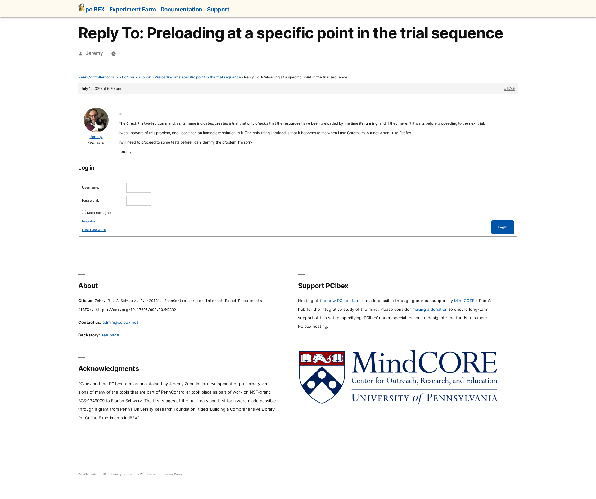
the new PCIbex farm (340, 300)
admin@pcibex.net (120, 322)
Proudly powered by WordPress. (134, 474)
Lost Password (94, 230)
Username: (90, 187)
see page (110, 334)
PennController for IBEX (98, 77)
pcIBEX (95, 9)
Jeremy (94, 53)
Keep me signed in (101, 213)
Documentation (181, 9)
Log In (502, 227)
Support (218, 9)
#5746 (509, 88)
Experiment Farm (132, 9)
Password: (90, 200)
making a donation (430, 309)
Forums (128, 77)
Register (88, 221)
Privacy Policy (173, 474)
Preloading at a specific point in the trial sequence (198, 77)
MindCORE (464, 300)
